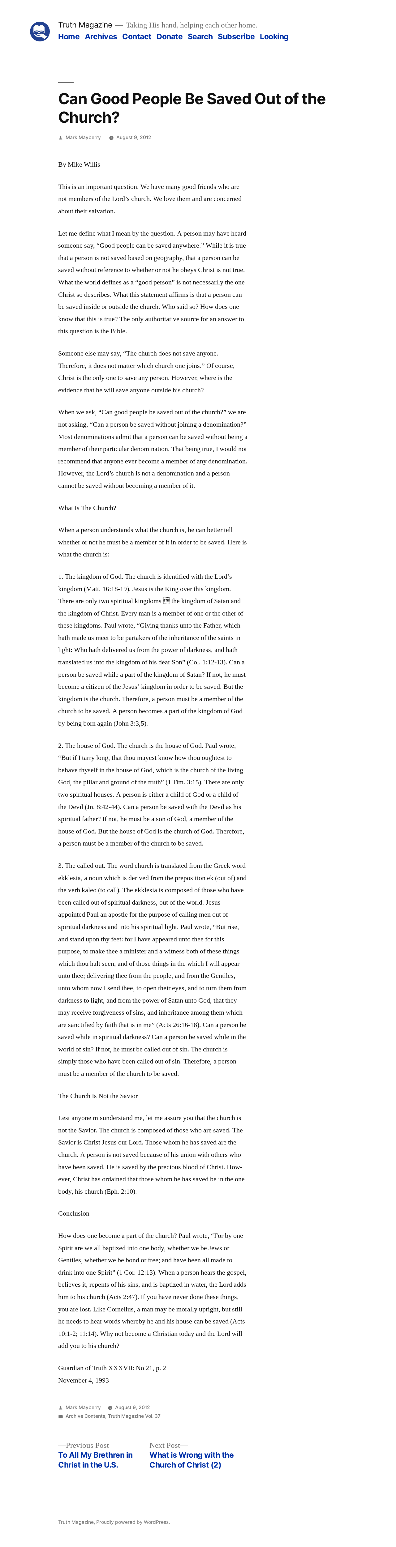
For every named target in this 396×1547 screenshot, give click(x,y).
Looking (274, 36)
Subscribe (236, 36)
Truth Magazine (85, 24)
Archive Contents (85, 1416)
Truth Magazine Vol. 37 (134, 1416)
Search (200, 36)
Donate (170, 36)
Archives (101, 36)
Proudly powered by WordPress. (133, 1522)
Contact (137, 36)
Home (69, 36)
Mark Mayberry (83, 137)
